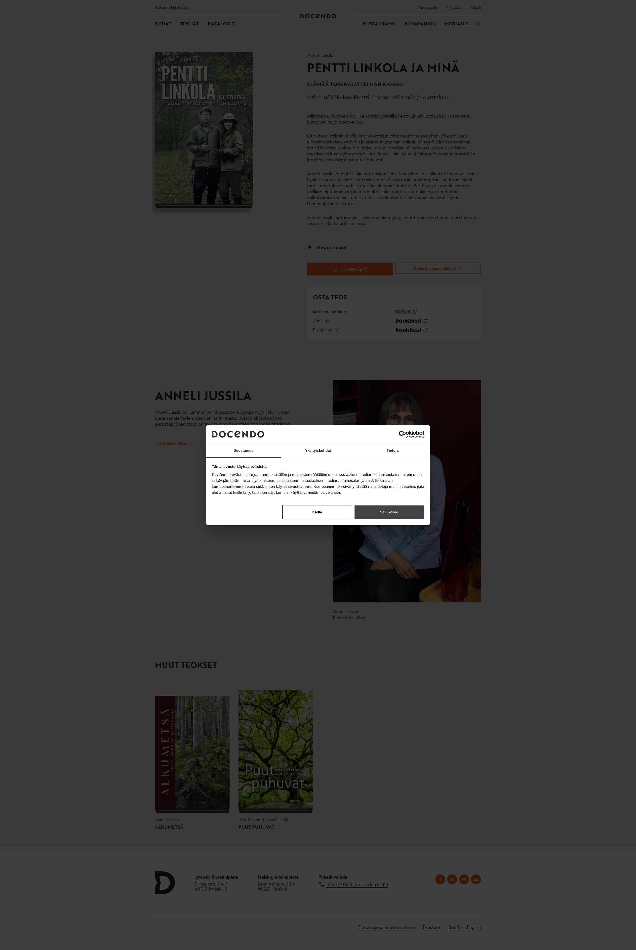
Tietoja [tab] (392, 450)
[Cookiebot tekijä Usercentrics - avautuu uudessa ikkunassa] (402, 434)
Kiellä (317, 512)
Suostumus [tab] (244, 450)
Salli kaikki (389, 512)
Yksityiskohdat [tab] (318, 450)
